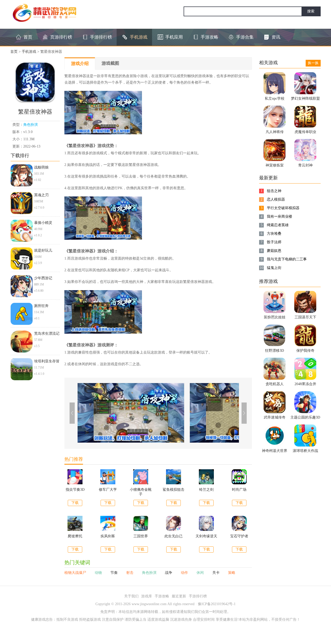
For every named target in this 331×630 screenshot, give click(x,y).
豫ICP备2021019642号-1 (217, 604)
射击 (130, 573)
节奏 (114, 573)
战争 (169, 573)
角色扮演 (30, 125)
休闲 (201, 573)
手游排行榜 (198, 596)
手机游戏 (29, 52)
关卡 (216, 573)
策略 (231, 573)
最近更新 (179, 596)
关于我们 (131, 596)
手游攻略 (162, 596)
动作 (185, 573)
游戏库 (146, 596)
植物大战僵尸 (75, 573)
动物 (99, 573)
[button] (244, 413)
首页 (14, 52)
